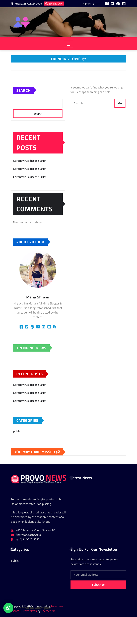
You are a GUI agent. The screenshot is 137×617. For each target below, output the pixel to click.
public (17, 431)
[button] (8, 608)
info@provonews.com (28, 535)
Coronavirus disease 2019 (29, 161)
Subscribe (98, 585)
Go (120, 103)
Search (23, 90)
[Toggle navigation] (68, 44)
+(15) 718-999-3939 (27, 539)
